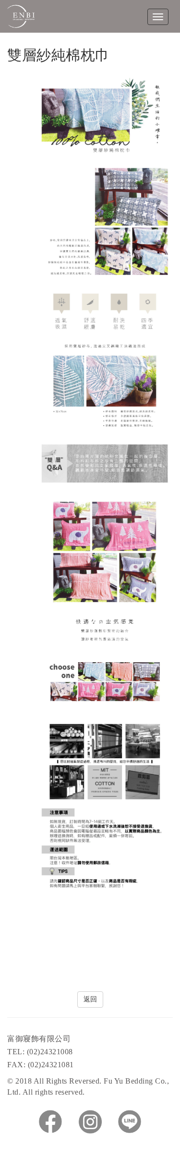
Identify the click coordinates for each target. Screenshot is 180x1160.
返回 (90, 999)
